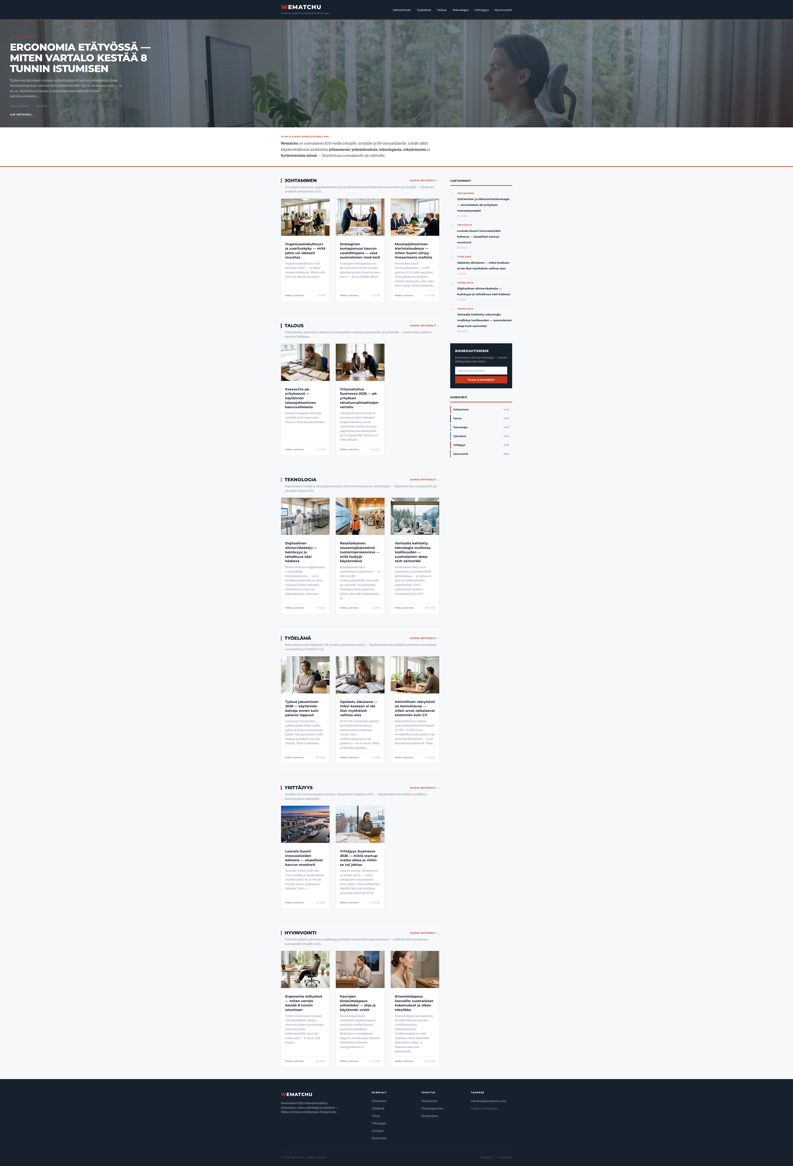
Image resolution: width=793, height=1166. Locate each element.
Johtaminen (402, 10)
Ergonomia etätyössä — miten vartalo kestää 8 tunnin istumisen (80, 58)
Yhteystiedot (429, 1101)
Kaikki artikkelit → (424, 180)
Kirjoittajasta (429, 1116)
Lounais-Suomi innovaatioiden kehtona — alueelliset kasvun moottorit (479, 236)
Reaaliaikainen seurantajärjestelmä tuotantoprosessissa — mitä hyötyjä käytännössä (360, 552)
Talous (442, 10)
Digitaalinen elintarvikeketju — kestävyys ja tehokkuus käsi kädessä (301, 552)
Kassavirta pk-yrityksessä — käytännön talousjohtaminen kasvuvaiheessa (300, 398)
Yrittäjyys (481, 10)
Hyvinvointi (503, 10)
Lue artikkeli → (22, 114)
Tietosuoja (486, 1157)
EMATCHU (301, 7)
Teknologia (460, 10)
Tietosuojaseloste (432, 1108)
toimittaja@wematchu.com (488, 1101)
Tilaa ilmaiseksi (481, 379)
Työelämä (424, 10)
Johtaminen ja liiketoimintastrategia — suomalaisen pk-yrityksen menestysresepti (483, 204)
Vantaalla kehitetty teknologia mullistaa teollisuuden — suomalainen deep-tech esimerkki (413, 552)
